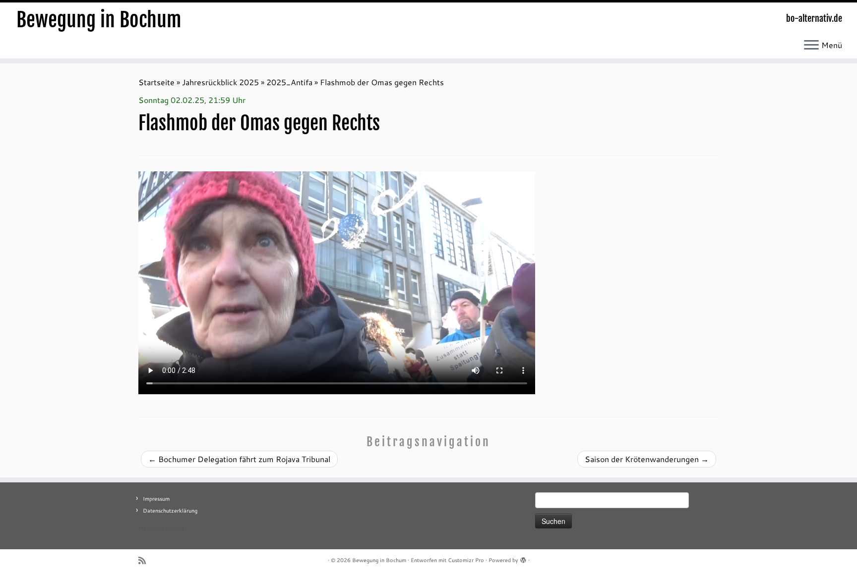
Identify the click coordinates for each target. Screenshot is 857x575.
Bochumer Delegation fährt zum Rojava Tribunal (239, 459)
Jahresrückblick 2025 (220, 82)
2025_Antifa (289, 82)
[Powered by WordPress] (523, 558)
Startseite (156, 82)
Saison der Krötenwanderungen (647, 459)
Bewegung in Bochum (99, 20)
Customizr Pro (466, 560)
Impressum (156, 499)
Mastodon (151, 528)
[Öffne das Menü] (811, 45)
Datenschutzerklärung (170, 511)
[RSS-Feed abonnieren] (145, 560)
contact (175, 528)
